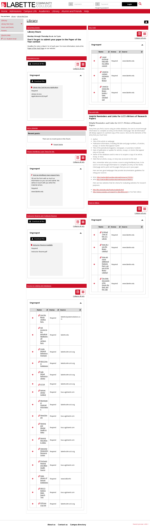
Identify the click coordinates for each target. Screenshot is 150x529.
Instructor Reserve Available (43, 245)
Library (55, 11)
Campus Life (30, 11)
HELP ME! (92, 28)
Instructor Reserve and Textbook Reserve (42, 216)
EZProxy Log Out (43, 504)
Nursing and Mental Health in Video (43, 428)
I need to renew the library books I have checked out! (105, 93)
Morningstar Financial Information (44, 405)
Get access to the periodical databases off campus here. (44, 335)
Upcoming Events (33, 28)
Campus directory (78, 524)
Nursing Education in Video (43, 440)
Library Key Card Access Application (45, 87)
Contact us (63, 524)
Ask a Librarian (32, 128)
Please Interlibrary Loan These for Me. (40, 152)
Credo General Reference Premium (44, 352)
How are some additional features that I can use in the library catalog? (105, 265)
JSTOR (42, 384)
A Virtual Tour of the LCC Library (105, 235)
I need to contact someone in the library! (105, 76)
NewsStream (43, 416)
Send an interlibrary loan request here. (46, 175)
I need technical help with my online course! (105, 61)
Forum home (58, 144)
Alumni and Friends (72, 11)
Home (4, 11)
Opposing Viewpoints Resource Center (44, 452)
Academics (44, 11)
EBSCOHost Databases (44, 364)
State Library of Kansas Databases (44, 479)
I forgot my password (101, 8)
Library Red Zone (22, 16)
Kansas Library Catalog (43, 392)
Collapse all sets (78, 69)
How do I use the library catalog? (105, 248)
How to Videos (94, 203)
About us (51, 524)
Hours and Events (7, 27)
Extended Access (33, 58)
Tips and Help (93, 112)
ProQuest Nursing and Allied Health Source (43, 465)
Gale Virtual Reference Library (44, 375)
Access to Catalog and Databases (39, 286)
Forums (4, 30)
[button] (37, 64)
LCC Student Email (9, 39)
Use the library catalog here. (43, 318)
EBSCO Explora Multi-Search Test (43, 492)
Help (86, 11)
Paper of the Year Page (35, 48)
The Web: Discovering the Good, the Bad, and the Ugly (105, 284)
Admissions (16, 11)
